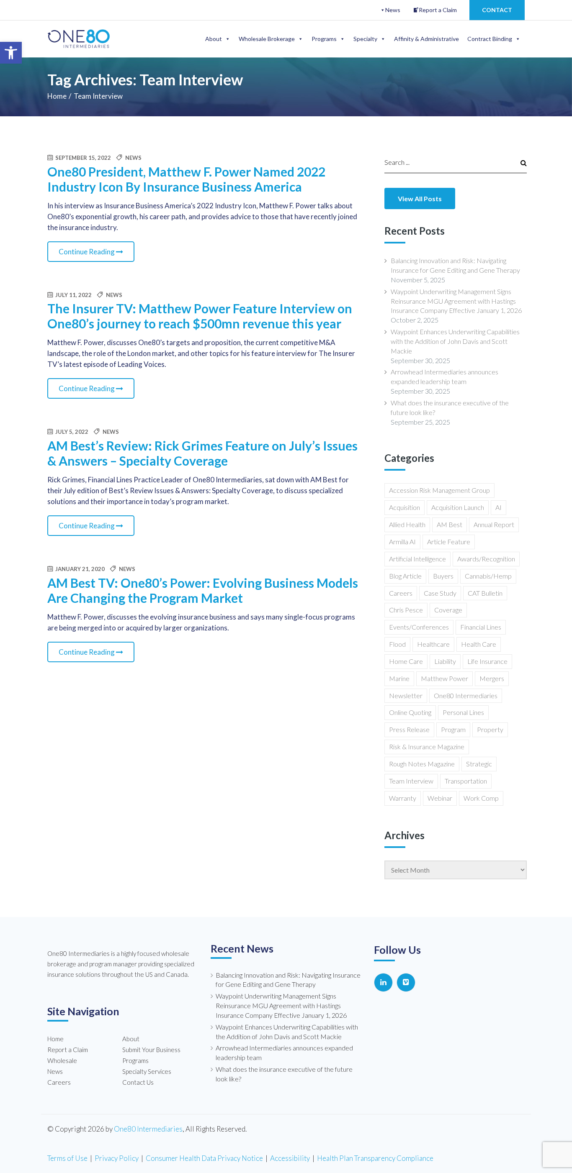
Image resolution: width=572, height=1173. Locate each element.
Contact (497, 9)
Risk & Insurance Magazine (426, 746)
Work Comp (481, 798)
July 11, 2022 (73, 295)
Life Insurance (487, 661)
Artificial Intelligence (417, 559)
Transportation (466, 781)
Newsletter (406, 695)
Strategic (479, 764)
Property (490, 729)
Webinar (440, 798)
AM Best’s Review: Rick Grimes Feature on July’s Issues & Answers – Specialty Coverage (202, 453)
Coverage (448, 610)
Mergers (491, 678)
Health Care (478, 644)
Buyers (443, 576)
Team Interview (411, 781)
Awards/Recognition (486, 559)
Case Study (440, 593)
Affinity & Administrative (426, 38)
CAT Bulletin (485, 593)
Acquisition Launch (457, 507)
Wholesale (62, 1060)
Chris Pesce (406, 610)
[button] (11, 53)
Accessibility (290, 1158)
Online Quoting (410, 712)
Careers (400, 593)
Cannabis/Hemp (488, 576)
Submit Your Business (151, 1049)
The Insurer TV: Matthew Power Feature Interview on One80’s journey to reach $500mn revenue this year (199, 316)
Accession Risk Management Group (439, 490)
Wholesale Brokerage (267, 38)
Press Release (409, 729)
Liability (445, 661)
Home (57, 96)
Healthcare (433, 644)
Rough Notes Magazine (422, 764)
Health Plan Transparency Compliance (375, 1158)
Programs (324, 38)
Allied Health (407, 524)
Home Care (406, 661)
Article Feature (448, 542)
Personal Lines (463, 712)
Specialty (365, 38)
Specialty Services (146, 1071)
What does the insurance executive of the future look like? (450, 407)
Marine (399, 678)
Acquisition (404, 507)
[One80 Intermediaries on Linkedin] (383, 982)
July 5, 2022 (71, 431)
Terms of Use (67, 1158)
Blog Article (405, 576)
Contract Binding (489, 38)
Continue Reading (87, 251)
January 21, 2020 (79, 569)
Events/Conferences (419, 627)
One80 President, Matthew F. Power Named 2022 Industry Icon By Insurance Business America (186, 179)
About (213, 38)
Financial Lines (480, 627)
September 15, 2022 (82, 157)
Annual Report (494, 524)
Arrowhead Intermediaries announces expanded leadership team (444, 376)
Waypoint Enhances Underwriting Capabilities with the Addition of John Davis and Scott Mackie (455, 341)
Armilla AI (402, 542)
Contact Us (138, 1082)
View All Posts (420, 198)
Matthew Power (444, 678)
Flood (397, 644)
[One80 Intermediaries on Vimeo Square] (406, 982)
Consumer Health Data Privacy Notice (204, 1158)
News (392, 9)
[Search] (520, 162)
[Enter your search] (447, 162)
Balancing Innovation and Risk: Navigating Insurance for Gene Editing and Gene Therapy (455, 265)
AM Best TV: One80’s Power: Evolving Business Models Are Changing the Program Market (202, 590)
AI (498, 507)
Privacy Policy (117, 1158)
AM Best (449, 524)
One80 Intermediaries (465, 695)
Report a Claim (438, 9)
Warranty (402, 798)
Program (453, 729)
